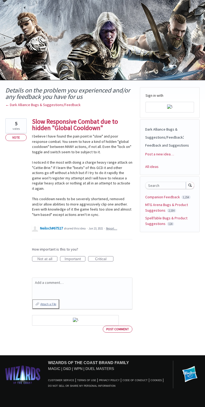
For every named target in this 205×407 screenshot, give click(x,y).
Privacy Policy (109, 380)
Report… (111, 228)
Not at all (47, 259)
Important (75, 259)
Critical (104, 259)
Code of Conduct (135, 380)
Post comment (117, 329)
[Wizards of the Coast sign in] (75, 320)
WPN (78, 368)
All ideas (152, 166)
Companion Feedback (163, 197)
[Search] (190, 185)
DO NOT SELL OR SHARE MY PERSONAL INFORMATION (82, 386)
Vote (16, 137)
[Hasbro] (190, 374)
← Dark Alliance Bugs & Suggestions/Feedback (43, 104)
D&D (67, 368)
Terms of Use (86, 380)
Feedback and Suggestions (167, 145)
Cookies (156, 380)
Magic (54, 368)
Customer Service (61, 380)
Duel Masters (99, 368)
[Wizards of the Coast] (23, 374)
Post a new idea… (159, 154)
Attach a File (48, 304)
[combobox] (167, 185)
